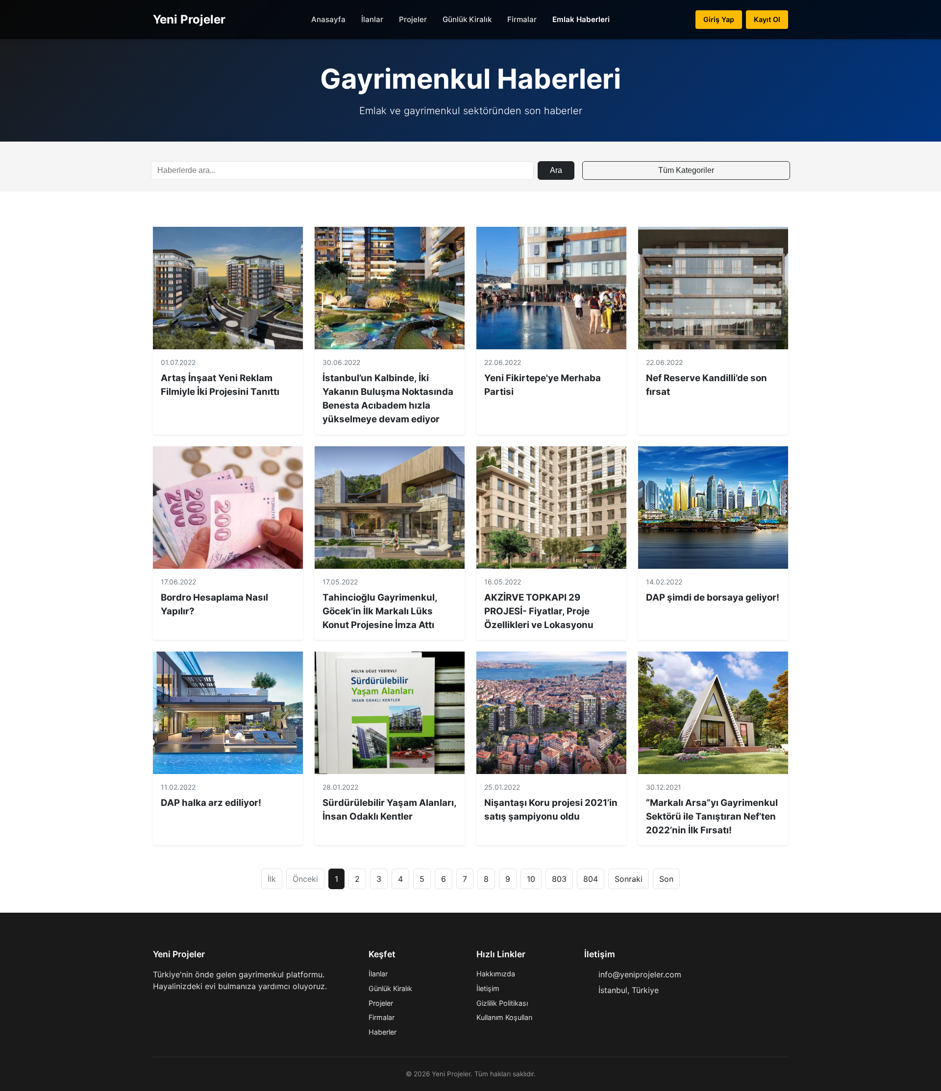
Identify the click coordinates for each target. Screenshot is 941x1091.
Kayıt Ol (767, 19)
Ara (556, 170)
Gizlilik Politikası (502, 1003)
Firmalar (522, 19)
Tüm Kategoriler (686, 170)
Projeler (413, 19)
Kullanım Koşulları (504, 1017)
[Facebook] (157, 1006)
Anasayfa (328, 19)
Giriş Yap (718, 19)
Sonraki (629, 879)
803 (559, 879)
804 (590, 879)
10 (531, 879)
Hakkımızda (495, 974)
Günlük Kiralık (467, 19)
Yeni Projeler (189, 19)
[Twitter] (172, 1006)
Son (666, 879)
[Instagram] (188, 1006)
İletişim (487, 988)
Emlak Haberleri (581, 19)
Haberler (382, 1032)
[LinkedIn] (204, 1006)
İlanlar (372, 19)
